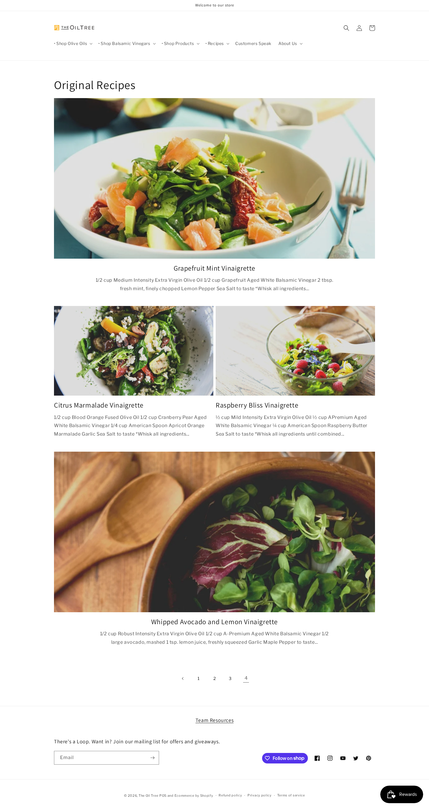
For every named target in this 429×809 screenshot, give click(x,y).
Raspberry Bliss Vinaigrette (257, 405)
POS (163, 796)
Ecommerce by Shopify (194, 796)
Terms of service (291, 795)
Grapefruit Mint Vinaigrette (214, 268)
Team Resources (214, 720)
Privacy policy (259, 795)
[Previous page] (183, 678)
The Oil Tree (148, 796)
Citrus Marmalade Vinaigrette (99, 405)
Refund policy (230, 795)
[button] (72, 43)
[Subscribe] (152, 758)
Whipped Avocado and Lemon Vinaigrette (214, 621)
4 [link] (246, 678)
